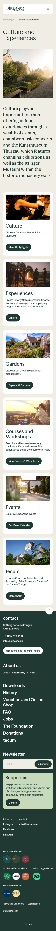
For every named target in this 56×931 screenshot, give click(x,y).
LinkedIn (8, 834)
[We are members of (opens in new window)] (7, 893)
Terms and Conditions (13, 903)
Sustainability (18, 672)
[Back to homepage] (16, 8)
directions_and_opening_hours (23, 650)
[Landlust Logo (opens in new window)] (25, 859)
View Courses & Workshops (24, 461)
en (30, 924)
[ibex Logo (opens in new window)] (25, 876)
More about (15, 595)
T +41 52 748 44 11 (13, 635)
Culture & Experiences (29, 19)
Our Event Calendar (19, 525)
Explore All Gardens (19, 385)
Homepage (8, 19)
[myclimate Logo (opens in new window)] (16, 876)
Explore (13, 317)
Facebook (8, 829)
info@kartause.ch (13, 640)
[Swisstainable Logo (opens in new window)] (7, 876)
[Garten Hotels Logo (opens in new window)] (7, 859)
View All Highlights (18, 247)
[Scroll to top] (49, 610)
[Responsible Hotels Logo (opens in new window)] (16, 859)
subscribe (43, 764)
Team (32, 672)
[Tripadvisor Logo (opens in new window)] (36, 876)
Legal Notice (34, 903)
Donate (13, 802)
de (25, 924)
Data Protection (10, 910)
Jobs (5, 672)
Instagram (8, 824)
